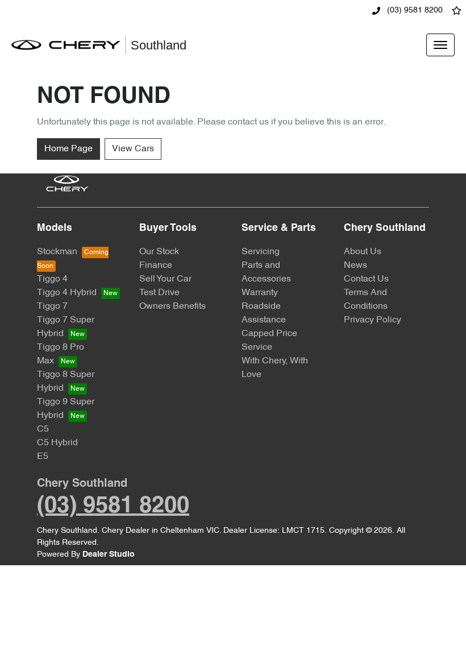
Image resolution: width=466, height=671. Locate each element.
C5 (43, 429)
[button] (440, 45)
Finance (155, 265)
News (355, 265)
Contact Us (366, 279)
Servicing (261, 251)
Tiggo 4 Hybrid (67, 292)
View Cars (133, 149)
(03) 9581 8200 (414, 10)
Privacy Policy (372, 320)
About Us (362, 251)
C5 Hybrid (57, 443)
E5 (42, 456)
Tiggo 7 (52, 306)
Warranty (260, 292)
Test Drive (159, 292)
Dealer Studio (108, 554)
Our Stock (159, 251)
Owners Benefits (172, 306)
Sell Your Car (165, 279)
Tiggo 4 (52, 279)
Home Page (68, 149)
